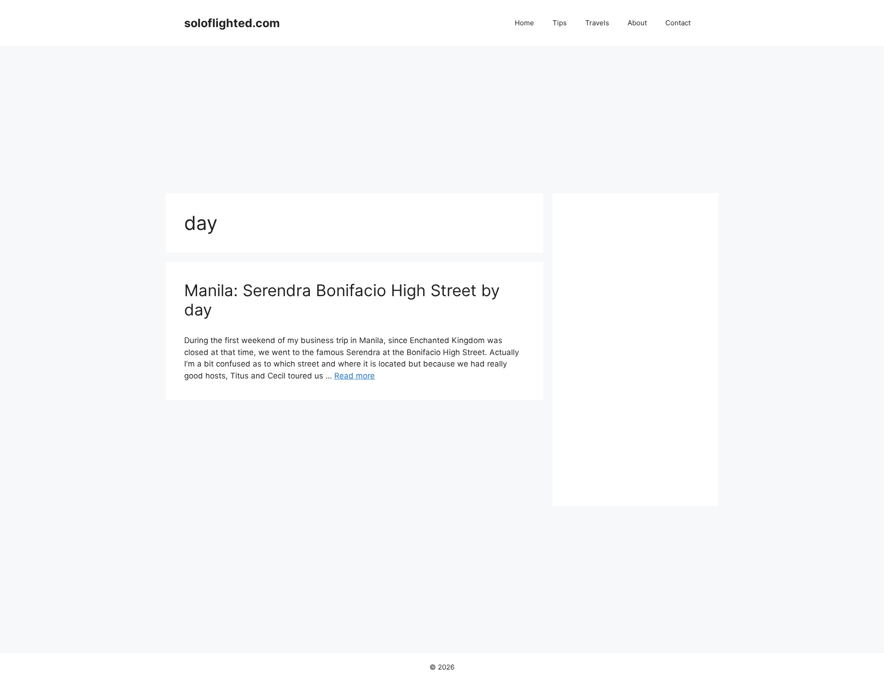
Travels (597, 22)
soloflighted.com (232, 23)
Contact (678, 22)
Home (524, 22)
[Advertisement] (442, 115)
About (637, 22)
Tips (559, 22)
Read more (354, 375)
